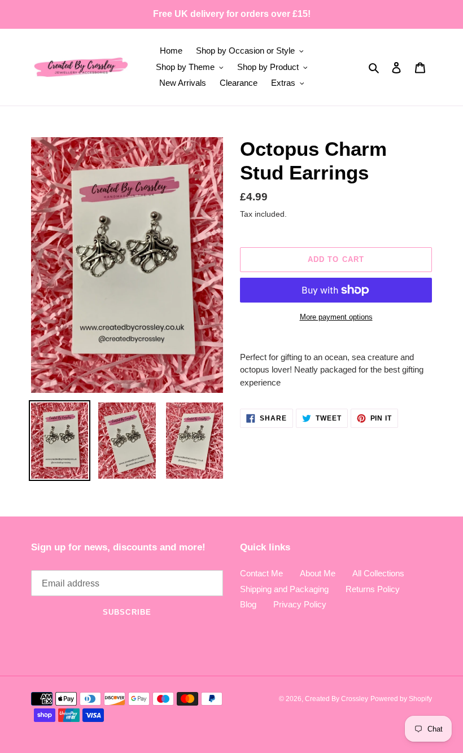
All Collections (378, 573)
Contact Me (261, 573)
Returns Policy (373, 589)
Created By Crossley (336, 699)
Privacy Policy (299, 604)
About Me (317, 573)
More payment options (336, 317)
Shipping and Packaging (284, 589)
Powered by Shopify (401, 699)
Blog (248, 604)
